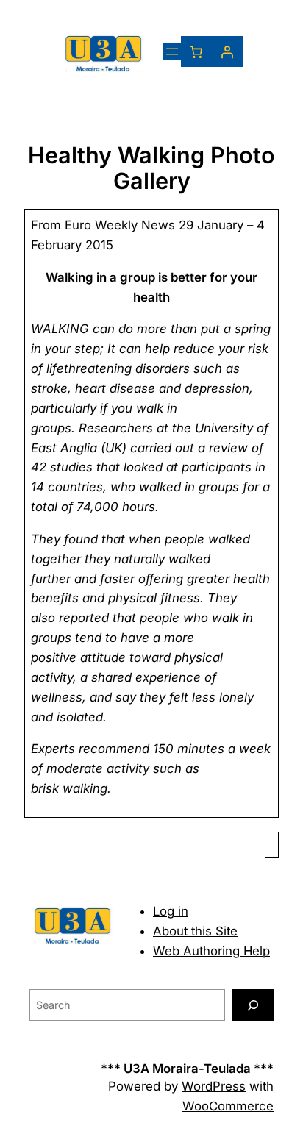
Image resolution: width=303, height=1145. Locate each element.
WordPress (214, 1086)
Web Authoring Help (211, 951)
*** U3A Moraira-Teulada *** (187, 1068)
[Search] (253, 1005)
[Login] (227, 51)
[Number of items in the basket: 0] (196, 51)
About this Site (195, 931)
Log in (170, 911)
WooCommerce (228, 1106)
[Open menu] (172, 51)
